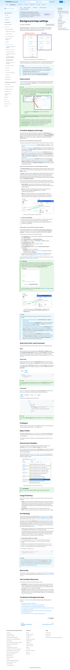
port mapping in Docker (45, 516)
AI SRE (8, 658)
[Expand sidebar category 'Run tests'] (16, 42)
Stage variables (24, 490)
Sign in (57, 1)
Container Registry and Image (63, 11)
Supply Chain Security (11, 653)
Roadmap (26, 4)
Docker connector (24, 169)
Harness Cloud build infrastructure (28, 158)
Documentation (13, 4)
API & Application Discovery (12, 647)
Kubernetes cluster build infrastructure (29, 145)
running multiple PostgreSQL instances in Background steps (38, 383)
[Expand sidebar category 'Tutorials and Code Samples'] (16, 94)
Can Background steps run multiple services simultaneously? (33, 604)
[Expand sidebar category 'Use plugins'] (16, 70)
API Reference (20, 4)
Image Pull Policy (61, 23)
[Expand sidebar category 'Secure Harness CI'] (16, 79)
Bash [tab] (22, 395)
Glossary (43, 4)
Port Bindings (40, 125)
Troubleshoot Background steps (63, 29)
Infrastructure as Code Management (13, 639)
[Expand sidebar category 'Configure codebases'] (16, 34)
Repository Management (46, 288)
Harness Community (30, 634)
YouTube (27, 637)
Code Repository (10, 634)
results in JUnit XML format (36, 433)
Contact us (51, 1)
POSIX (23, 390)
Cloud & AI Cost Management (12, 644)
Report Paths (60, 20)
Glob (21, 436)
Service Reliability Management (13, 660)
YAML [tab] (26, 370)
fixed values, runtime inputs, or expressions (37, 454)
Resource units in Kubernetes (27, 593)
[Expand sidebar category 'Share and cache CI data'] (16, 66)
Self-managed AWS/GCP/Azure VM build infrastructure (32, 152)
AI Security (9, 645)
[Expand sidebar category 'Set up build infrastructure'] (16, 36)
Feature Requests (29, 644)
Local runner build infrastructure (28, 147)
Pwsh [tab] (32, 395)
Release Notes (32, 4)
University (38, 4)
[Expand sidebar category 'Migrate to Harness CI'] (16, 24)
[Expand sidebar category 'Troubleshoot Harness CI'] (16, 89)
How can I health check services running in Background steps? (33, 613)
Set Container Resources (62, 28)
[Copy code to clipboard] (53, 374)
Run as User (60, 26)
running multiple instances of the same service (44, 518)
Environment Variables (61, 22)
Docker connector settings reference (43, 254)
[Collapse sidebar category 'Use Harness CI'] (16, 27)
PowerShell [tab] (26, 395)
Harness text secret (38, 250)
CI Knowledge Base (27, 599)
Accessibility (48, 635)
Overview (8, 632)
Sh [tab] (35, 395)
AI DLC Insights (9, 663)
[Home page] (21, 7)
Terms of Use (48, 632)
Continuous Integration (11, 635)
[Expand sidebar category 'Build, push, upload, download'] (16, 39)
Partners (27, 652)
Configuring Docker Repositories (27, 289)
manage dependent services (35, 27)
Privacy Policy (48, 634)
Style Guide (28, 653)
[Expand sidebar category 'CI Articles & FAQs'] (16, 91)
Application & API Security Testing (13, 650)
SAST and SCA (9, 655)
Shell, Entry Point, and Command (63, 12)
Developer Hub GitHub (30, 639)
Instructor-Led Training (30, 650)
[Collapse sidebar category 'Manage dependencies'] (16, 44)
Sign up (61, 1)
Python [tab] (38, 395)
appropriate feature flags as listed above (30, 258)
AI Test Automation (10, 665)
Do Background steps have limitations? (29, 603)
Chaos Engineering (10, 657)
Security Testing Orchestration (12, 652)
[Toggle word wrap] (51, 401)
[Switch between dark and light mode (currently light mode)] (64, 2)
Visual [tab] (22, 370)
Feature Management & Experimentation (14, 642)
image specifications (42, 160)
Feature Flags (9, 640)
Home (7, 4)
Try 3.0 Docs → (47, 14)
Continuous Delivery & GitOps (12, 637)
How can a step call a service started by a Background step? (33, 606)
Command (60, 17)
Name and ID (35, 524)
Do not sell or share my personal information (54, 637)
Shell (60, 14)
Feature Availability (29, 645)
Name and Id (34, 565)
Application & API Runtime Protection (14, 649)
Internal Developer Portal (11, 662)
